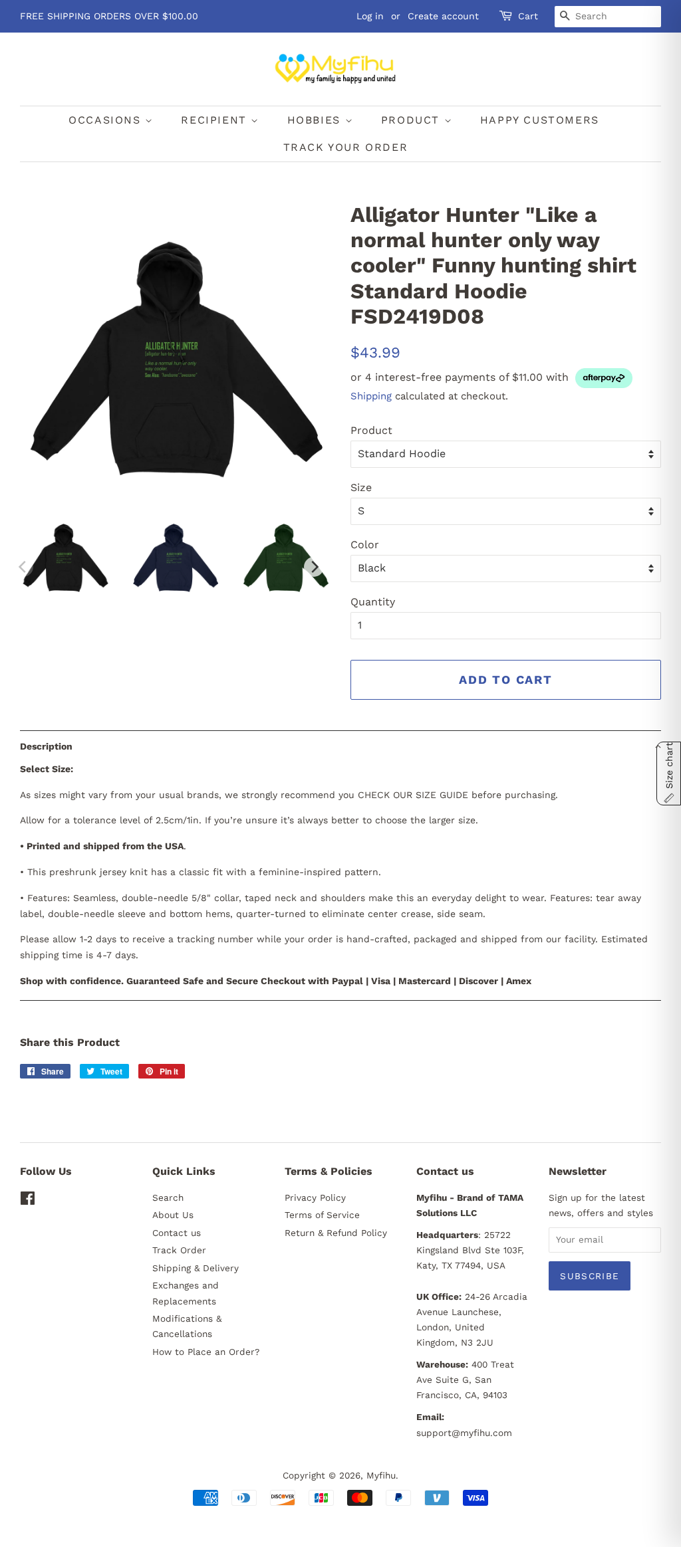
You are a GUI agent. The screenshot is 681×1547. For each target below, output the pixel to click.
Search (168, 1197)
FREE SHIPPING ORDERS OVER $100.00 (109, 16)
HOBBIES (316, 120)
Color (364, 544)
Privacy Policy (315, 1197)
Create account (443, 16)
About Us (173, 1214)
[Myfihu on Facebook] (27, 1200)
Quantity (372, 601)
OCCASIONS (106, 120)
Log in (370, 16)
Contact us (176, 1232)
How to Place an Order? (205, 1351)
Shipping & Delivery (195, 1268)
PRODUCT (412, 120)
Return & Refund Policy (336, 1232)
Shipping (371, 396)
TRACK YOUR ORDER (345, 147)
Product (371, 430)
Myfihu (381, 1475)
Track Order (179, 1250)
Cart (528, 16)
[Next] (314, 567)
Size (361, 487)
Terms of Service (322, 1214)
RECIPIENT (216, 120)
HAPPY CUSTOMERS (539, 120)
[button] (340, 746)
